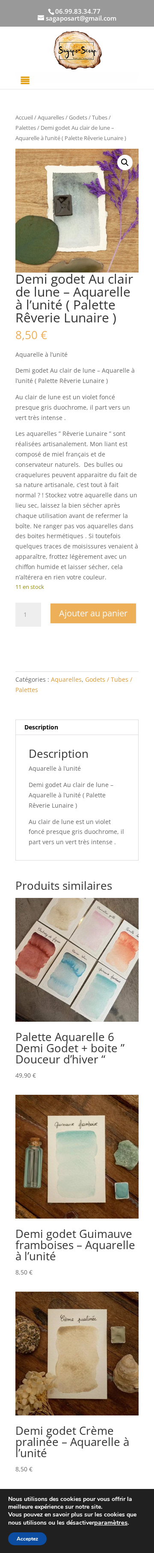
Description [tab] (41, 727)
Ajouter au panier (93, 613)
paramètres (110, 1522)
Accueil (24, 117)
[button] (125, 162)
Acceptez (27, 1538)
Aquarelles (51, 117)
